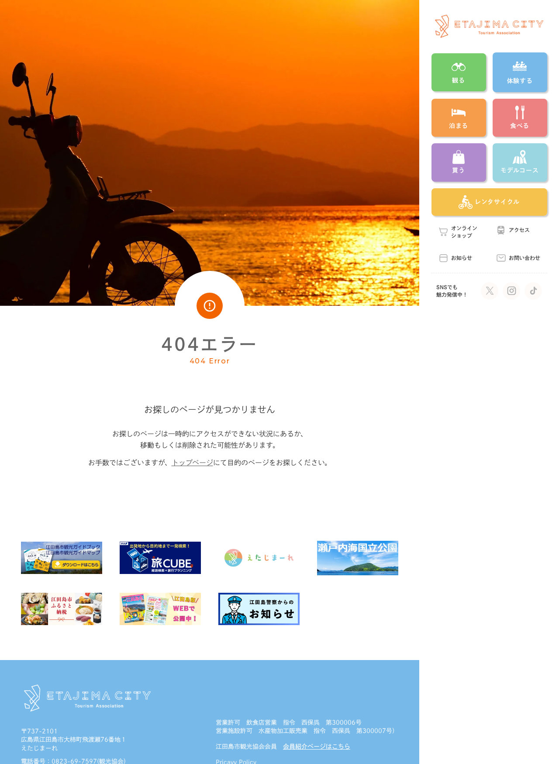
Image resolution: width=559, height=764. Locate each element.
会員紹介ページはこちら (316, 746)
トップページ (192, 462)
